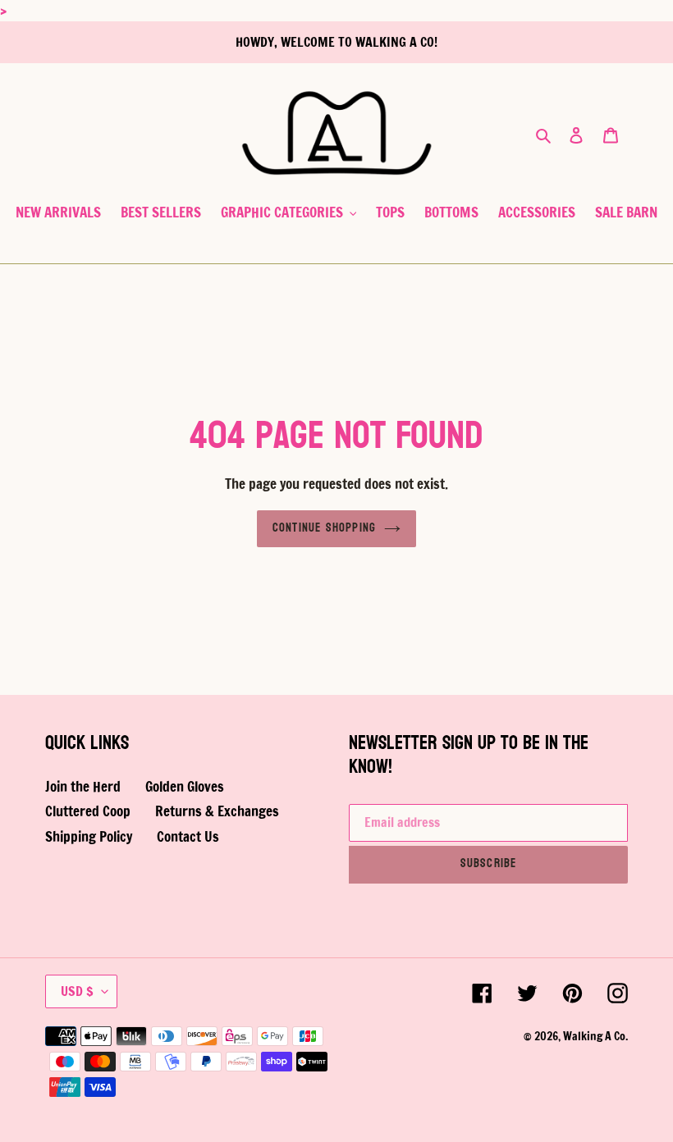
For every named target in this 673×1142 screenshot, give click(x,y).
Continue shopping (324, 528)
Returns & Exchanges (217, 811)
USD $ (77, 991)
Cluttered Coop (87, 811)
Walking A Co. (595, 1036)
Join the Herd (83, 786)
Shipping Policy (88, 836)
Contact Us (188, 836)
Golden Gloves (184, 786)
